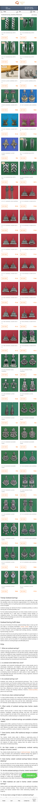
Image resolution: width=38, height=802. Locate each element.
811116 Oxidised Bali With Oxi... (27, 153)
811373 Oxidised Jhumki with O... (9, 226)
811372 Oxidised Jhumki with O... (28, 202)
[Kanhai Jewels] (20, 3)
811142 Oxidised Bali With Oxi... (27, 57)
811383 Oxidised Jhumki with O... (28, 298)
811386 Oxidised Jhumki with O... (9, 346)
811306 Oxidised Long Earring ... (28, 466)
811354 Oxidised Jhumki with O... (28, 346)
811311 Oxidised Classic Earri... (8, 538)
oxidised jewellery (33, 689)
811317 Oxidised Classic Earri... (26, 587)
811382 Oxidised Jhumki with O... (9, 298)
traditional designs (25, 752)
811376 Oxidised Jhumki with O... (28, 250)
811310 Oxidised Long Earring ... (28, 514)
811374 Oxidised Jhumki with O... (28, 226)
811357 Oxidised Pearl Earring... (26, 370)
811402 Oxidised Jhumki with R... (28, 129)
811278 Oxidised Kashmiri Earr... (8, 466)
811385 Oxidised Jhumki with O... (28, 322)
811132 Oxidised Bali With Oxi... (9, 177)
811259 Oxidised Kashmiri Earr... (27, 418)
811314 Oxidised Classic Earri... (8, 562)
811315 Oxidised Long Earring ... (28, 562)
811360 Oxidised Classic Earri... (26, 177)
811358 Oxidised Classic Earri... (8, 394)
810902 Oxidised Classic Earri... (8, 153)
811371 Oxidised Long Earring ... (10, 202)
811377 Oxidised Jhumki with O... (9, 274)
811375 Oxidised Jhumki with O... (9, 250)
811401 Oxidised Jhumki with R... (9, 129)
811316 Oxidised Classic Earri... (8, 587)
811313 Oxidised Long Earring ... (28, 538)
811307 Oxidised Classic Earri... (8, 490)
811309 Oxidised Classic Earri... (8, 514)
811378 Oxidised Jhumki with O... (28, 274)
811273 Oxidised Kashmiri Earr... (27, 442)
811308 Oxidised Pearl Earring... (26, 490)
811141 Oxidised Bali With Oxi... (9, 57)
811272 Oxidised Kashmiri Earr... (8, 442)
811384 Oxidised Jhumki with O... (9, 322)
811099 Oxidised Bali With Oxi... (9, 33)
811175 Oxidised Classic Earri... (8, 418)
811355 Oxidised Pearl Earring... (8, 370)
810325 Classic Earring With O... (9, 81)
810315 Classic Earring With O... (28, 81)
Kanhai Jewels (24, 626)
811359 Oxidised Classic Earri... (26, 394)
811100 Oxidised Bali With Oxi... (27, 33)
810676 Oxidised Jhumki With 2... (9, 105)
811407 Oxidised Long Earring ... (28, 105)
